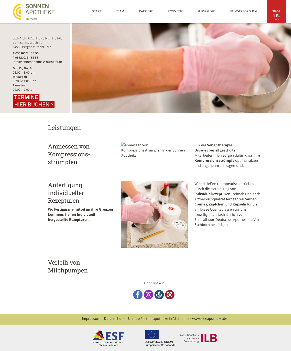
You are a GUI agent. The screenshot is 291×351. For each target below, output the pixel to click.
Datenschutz (114, 318)
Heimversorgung (243, 11)
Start (96, 11)
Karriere (146, 11)
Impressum (91, 318)
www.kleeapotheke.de (209, 318)
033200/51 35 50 (27, 53)
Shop (276, 11)
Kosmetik (175, 11)
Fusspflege (206, 11)
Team (120, 11)
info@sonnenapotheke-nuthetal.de (38, 62)
